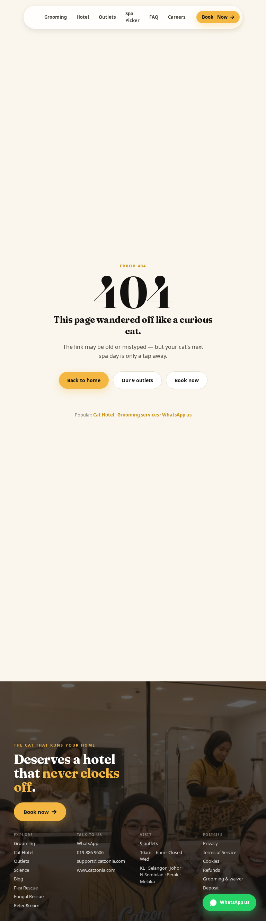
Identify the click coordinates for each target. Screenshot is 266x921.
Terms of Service (219, 852)
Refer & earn (26, 905)
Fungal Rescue (29, 896)
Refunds (211, 870)
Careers (176, 17)
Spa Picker (132, 17)
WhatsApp (87, 843)
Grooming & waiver (223, 879)
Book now (187, 380)
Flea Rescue (26, 888)
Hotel (83, 17)
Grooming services (138, 415)
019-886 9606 (90, 852)
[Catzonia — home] (30, 17)
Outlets (107, 17)
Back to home (83, 380)
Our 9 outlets (137, 380)
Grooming (55, 17)
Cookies (211, 861)
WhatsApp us (177, 415)
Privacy (210, 843)
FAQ (153, 17)
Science (21, 870)
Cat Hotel (103, 415)
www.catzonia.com (96, 870)
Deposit (211, 888)
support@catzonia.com (101, 861)
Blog (18, 879)
